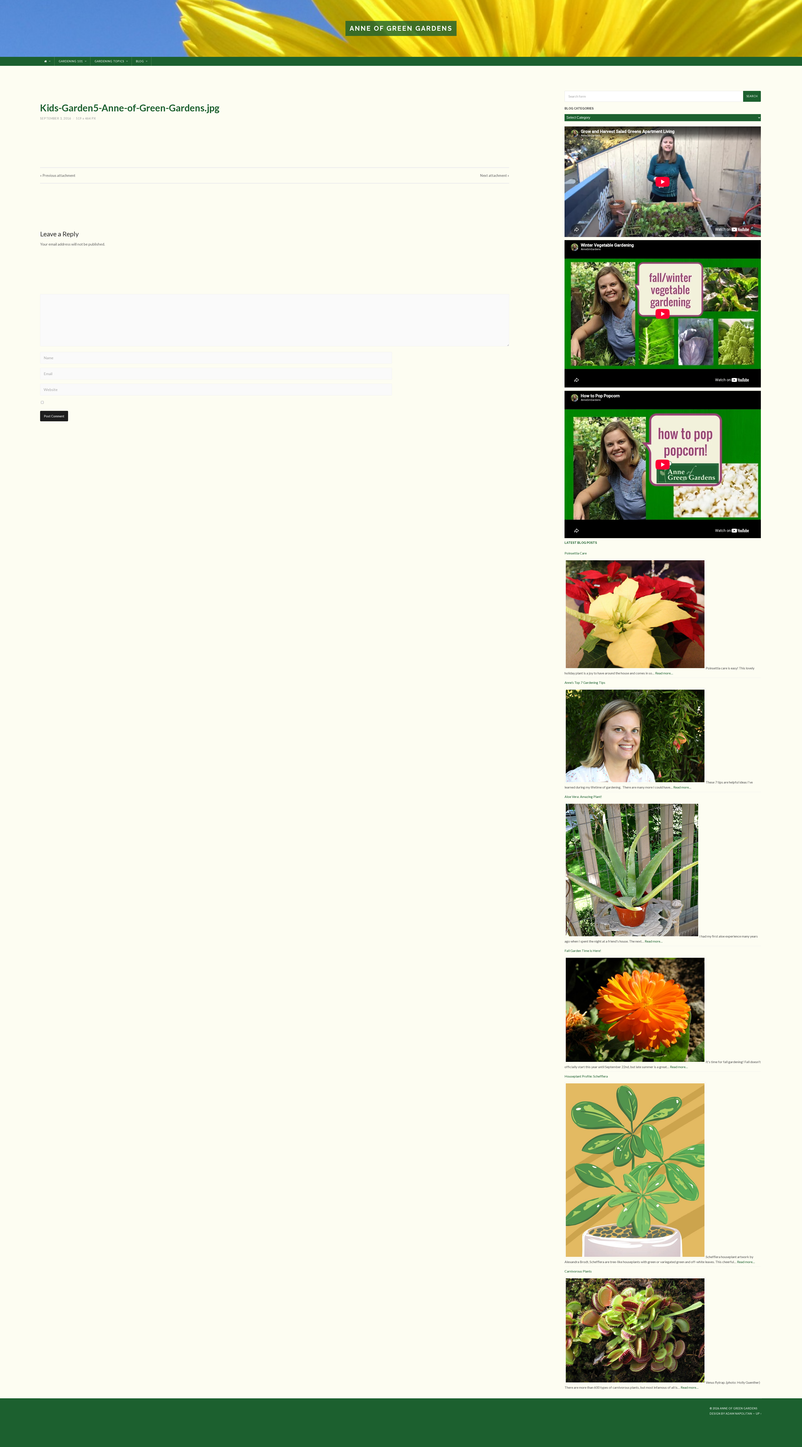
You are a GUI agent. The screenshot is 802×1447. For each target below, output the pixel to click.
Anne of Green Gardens (401, 28)
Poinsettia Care (576, 553)
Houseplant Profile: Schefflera (586, 1076)
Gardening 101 (71, 61)
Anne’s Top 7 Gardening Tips (585, 682)
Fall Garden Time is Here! (583, 951)
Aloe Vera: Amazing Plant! (583, 797)
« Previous (57, 175)
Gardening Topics (109, 61)
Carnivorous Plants (578, 1271)
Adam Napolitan (739, 1413)
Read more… (664, 673)
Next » (494, 175)
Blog (140, 61)
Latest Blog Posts (581, 542)
